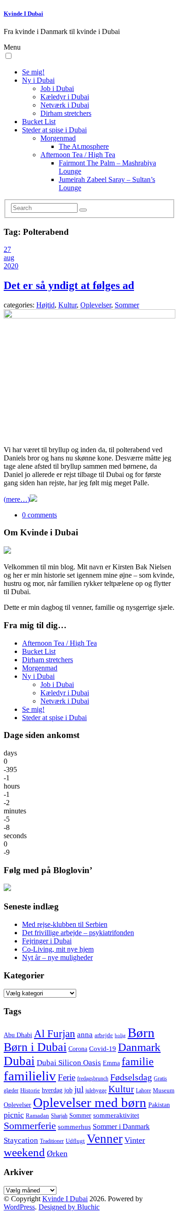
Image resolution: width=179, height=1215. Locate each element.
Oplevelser (95, 305)
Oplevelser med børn (89, 1102)
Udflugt (75, 1141)
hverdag (52, 1090)
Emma (111, 1063)
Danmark (139, 1046)
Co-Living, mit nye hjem (58, 949)
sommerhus (74, 1126)
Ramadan (37, 1116)
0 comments (39, 515)
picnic (14, 1114)
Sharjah (59, 1116)
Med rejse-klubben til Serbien (64, 924)
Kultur (67, 305)
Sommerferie (30, 1125)
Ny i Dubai (38, 80)
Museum (163, 1090)
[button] (8, 56)
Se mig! (33, 72)
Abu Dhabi (18, 1035)
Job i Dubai (57, 88)
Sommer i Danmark (121, 1126)
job (68, 1090)
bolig (120, 1035)
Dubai (19, 1061)
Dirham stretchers (65, 113)
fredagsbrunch (92, 1079)
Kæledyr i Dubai (64, 97)
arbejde (104, 1035)
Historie (30, 1090)
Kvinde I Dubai (23, 13)
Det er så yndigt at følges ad (69, 285)
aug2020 (11, 262)
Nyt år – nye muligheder (57, 957)
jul (79, 1089)
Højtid (45, 305)
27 (7, 249)
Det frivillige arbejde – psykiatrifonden (78, 933)
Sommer (127, 305)
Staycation (21, 1140)
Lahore (143, 1091)
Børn (141, 1032)
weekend (24, 1152)
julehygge (95, 1091)
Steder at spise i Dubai (54, 130)
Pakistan (159, 1104)
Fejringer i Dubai (47, 941)
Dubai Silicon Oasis (69, 1062)
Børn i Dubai (35, 1047)
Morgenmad (58, 138)
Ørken (57, 1153)
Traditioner (52, 1141)
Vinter (134, 1140)
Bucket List (39, 121)
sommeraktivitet (116, 1115)
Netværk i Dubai (64, 105)
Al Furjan (54, 1033)
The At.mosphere (84, 146)
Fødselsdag (131, 1077)
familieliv (30, 1075)
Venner (105, 1139)
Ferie (66, 1077)
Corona (77, 1048)
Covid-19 (102, 1048)
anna (85, 1034)
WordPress (19, 1207)
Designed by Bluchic (69, 1207)
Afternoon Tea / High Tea (77, 155)
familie (138, 1061)
